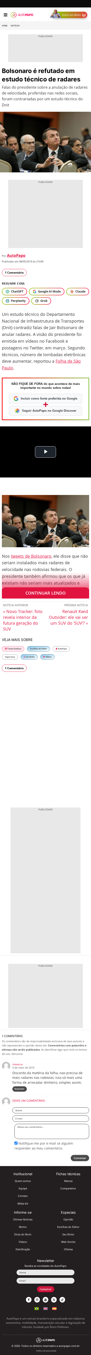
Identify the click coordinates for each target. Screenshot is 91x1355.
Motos (23, 1227)
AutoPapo (16, 255)
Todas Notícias (14, 648)
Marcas (68, 1181)
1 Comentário (14, 273)
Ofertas (68, 1249)
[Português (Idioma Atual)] (36, 1308)
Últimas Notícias (22, 1219)
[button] (69, 15)
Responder (19, 1088)
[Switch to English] (45, 1308)
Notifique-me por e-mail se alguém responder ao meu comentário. (43, 1145)
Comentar (80, 1158)
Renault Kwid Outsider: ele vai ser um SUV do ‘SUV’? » (68, 617)
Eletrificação (23, 1249)
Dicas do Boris (22, 1234)
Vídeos (48, 656)
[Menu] (5, 15)
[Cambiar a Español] (54, 1308)
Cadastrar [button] (46, 1289)
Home (4, 25)
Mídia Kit (23, 1203)
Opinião (68, 1219)
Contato (23, 1196)
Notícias (15, 25)
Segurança (10, 656)
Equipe (23, 1188)
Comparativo (68, 1188)
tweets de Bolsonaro (31, 556)
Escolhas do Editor (38, 648)
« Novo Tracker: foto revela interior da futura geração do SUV (22, 620)
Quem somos (23, 1181)
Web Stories (68, 1242)
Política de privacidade (46, 1350)
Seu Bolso (30, 656)
